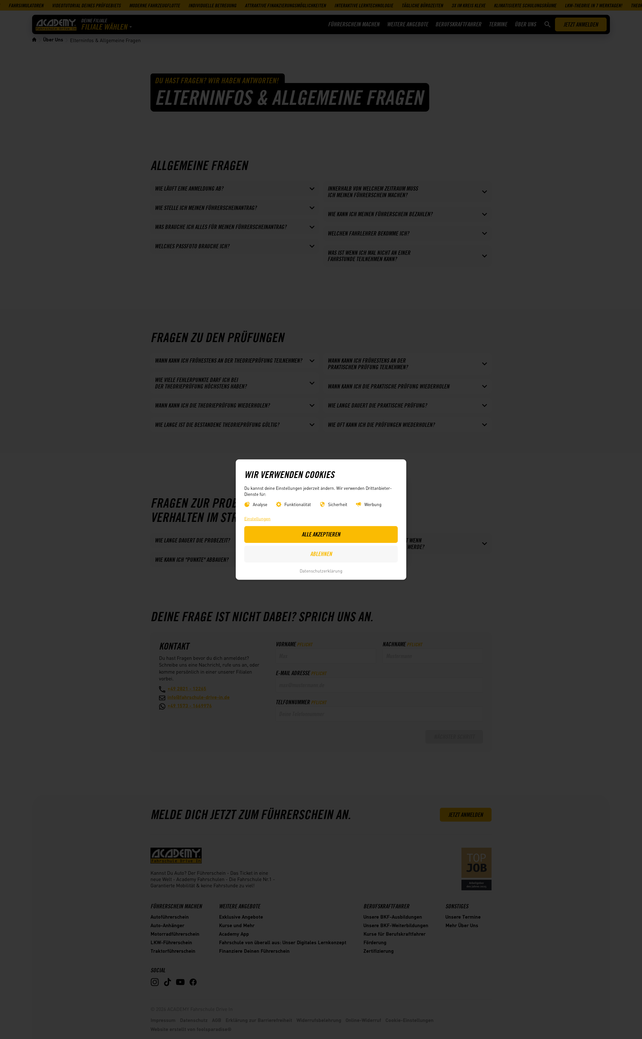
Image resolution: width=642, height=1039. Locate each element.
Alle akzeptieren (321, 534)
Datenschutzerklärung (321, 571)
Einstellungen (257, 518)
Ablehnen (321, 553)
